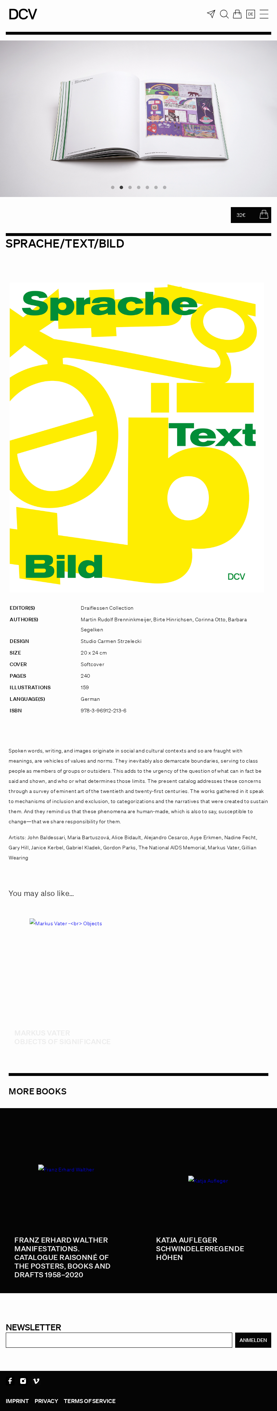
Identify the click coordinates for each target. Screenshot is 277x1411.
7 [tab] (164, 187)
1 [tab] (112, 187)
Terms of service (90, 1400)
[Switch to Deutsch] (250, 14)
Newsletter (33, 1327)
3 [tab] (129, 187)
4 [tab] (138, 187)
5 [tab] (147, 187)
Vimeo (36, 1381)
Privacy (46, 1400)
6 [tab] (155, 187)
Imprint (17, 1400)
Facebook (10, 1381)
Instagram (23, 1381)
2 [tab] (121, 187)
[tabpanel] (138, 118)
